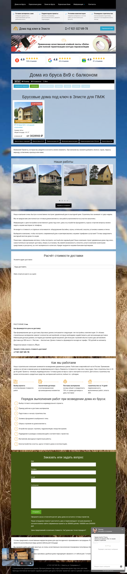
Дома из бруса (20, 4)
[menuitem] (20, 4)
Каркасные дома (35, 4)
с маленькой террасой (21, 86)
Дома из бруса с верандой (22, 141)
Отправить (36, 512)
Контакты (92, 4)
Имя (32, 461)
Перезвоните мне (107, 28)
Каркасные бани (64, 4)
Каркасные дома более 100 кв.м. (90, 141)
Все (46, 81)
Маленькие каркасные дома (70, 141)
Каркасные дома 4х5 (53, 141)
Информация (78, 4)
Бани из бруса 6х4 (107, 141)
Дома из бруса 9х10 (38, 141)
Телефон (34, 469)
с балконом (34, 86)
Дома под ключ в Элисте (34, 28)
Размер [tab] (26, 81)
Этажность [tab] (37, 81)
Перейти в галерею (63, 205)
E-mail (33, 477)
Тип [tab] (18, 81)
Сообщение (34, 485)
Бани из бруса (50, 4)
